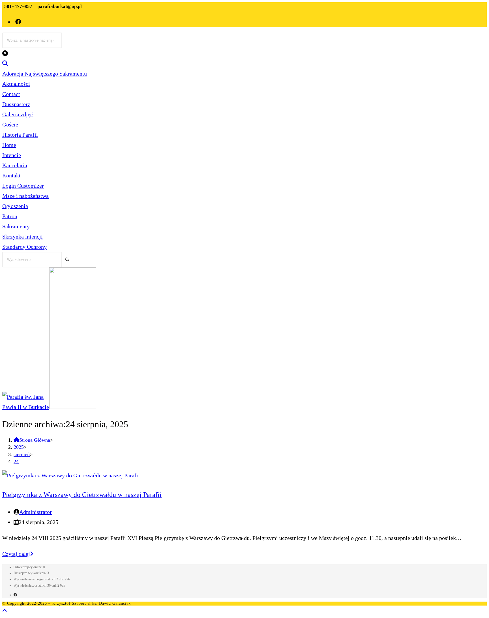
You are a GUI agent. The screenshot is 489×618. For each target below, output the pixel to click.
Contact (11, 94)
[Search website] (5, 63)
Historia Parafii (20, 135)
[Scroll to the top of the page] (4, 611)
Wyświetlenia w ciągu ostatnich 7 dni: (39, 579)
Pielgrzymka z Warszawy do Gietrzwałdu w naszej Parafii (82, 494)
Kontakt (11, 175)
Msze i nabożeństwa (25, 196)
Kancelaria (14, 165)
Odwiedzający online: (28, 567)
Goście (10, 124)
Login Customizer (23, 186)
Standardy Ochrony (24, 247)
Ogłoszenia (15, 206)
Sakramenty (16, 226)
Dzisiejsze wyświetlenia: (30, 573)
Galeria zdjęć (17, 114)
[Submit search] (67, 259)
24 (16, 461)
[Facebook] (15, 595)
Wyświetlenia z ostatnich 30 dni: (35, 585)
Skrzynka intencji (22, 236)
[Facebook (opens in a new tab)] (18, 22)
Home (9, 145)
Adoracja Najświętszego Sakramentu (44, 73)
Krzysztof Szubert (69, 603)
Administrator (35, 512)
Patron (9, 216)
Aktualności (16, 84)
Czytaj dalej (17, 554)
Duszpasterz (16, 104)
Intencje (11, 155)
